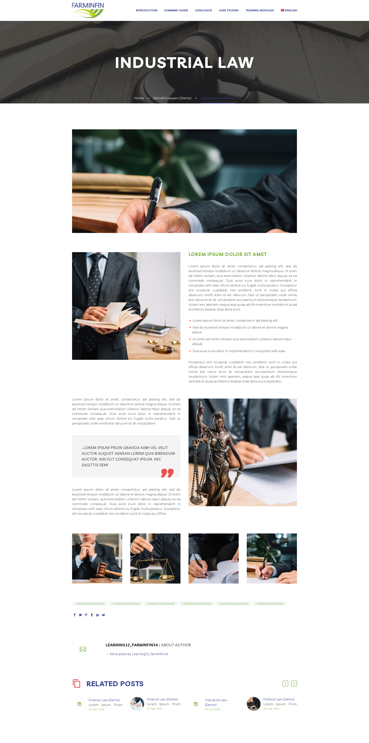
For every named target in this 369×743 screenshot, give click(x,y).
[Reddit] (103, 614)
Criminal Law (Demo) (126, 603)
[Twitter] (80, 614)
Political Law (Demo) (270, 603)
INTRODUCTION (146, 10)
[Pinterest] (86, 614)
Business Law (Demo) (90, 603)
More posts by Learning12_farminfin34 (139, 654)
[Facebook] (74, 614)
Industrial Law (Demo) (197, 603)
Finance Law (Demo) (161, 603)
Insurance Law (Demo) (234, 603)
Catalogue (203, 10)
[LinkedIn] (97, 614)
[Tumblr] (91, 614)
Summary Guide (176, 10)
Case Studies (229, 10)
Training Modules (260, 10)
